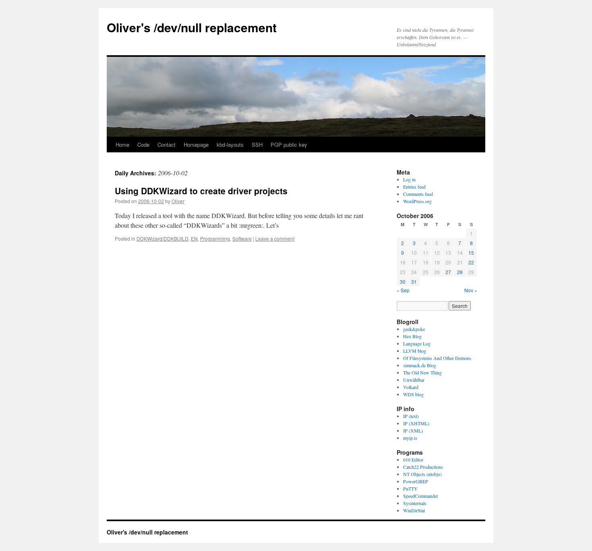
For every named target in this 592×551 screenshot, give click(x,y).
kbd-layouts (230, 144)
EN (194, 238)
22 (471, 262)
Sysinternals (414, 503)
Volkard (410, 387)
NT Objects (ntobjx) (422, 474)
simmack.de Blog (419, 365)
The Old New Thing (422, 372)
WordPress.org (417, 201)
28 (460, 271)
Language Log (417, 343)
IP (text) (411, 416)
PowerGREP (415, 481)
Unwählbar (413, 379)
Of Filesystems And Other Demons (437, 358)
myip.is (410, 438)
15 (471, 252)
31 (414, 281)
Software (242, 238)
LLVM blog (414, 350)
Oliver (178, 201)
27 (448, 271)
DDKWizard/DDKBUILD (162, 238)
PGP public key (289, 144)
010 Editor (413, 459)
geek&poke (414, 329)
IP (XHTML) (416, 423)
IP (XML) (413, 430)
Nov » (470, 290)
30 (403, 281)
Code (143, 144)
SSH (257, 144)
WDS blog (413, 394)
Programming (215, 238)
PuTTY (410, 488)
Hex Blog (412, 336)
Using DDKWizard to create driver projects (201, 191)
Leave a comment (274, 238)
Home (122, 144)
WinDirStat (414, 510)
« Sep (403, 290)
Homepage (196, 144)
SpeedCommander (420, 496)
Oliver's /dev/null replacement (192, 27)
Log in (409, 179)
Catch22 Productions (423, 467)
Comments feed (418, 194)
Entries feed (414, 186)
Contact (166, 144)
